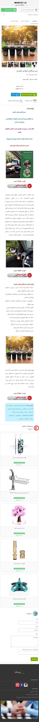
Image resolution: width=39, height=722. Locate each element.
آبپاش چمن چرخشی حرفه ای (19, 599)
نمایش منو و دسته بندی (28, 9)
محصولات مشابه (25, 21)
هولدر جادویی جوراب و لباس (19, 457)
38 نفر (13, 94)
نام (37, 618)
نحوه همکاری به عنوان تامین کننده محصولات (27, 697)
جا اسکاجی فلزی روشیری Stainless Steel (19, 493)
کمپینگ (26, 419)
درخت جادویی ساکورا (19, 528)
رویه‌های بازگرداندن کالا (32, 694)
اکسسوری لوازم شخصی (19, 405)
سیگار (26, 412)
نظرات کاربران (14, 21)
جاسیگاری (18, 415)
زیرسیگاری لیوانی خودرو (14, 409)
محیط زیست (19, 412)
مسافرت (21, 419)
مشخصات (34, 21)
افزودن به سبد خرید (27, 94)
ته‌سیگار (31, 412)
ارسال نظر (34, 659)
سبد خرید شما (8, 9)
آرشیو (30, 429)
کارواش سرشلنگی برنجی (19, 563)
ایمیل (37, 626)
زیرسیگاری (11, 415)
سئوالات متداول (34, 692)
